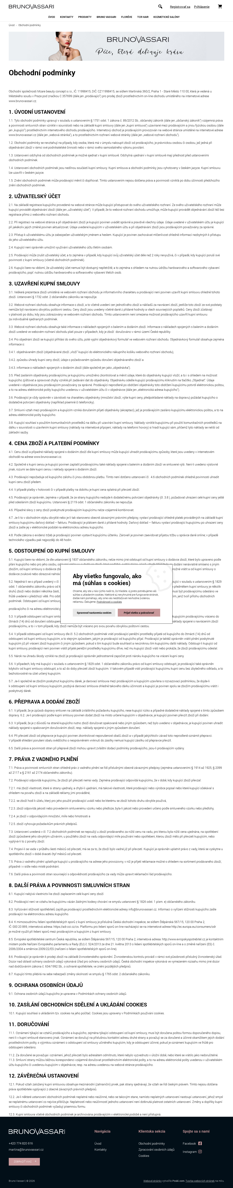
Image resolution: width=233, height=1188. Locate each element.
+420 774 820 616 (21, 1143)
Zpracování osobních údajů (156, 1150)
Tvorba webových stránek (200, 1181)
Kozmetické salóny (166, 16)
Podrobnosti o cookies (109, 601)
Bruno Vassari (106, 16)
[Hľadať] (160, 6)
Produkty (85, 16)
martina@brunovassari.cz (26, 1150)
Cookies (144, 1156)
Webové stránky (152, 1181)
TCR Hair (143, 16)
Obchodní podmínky (152, 1144)
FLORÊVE (126, 16)
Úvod (51, 16)
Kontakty (66, 16)
